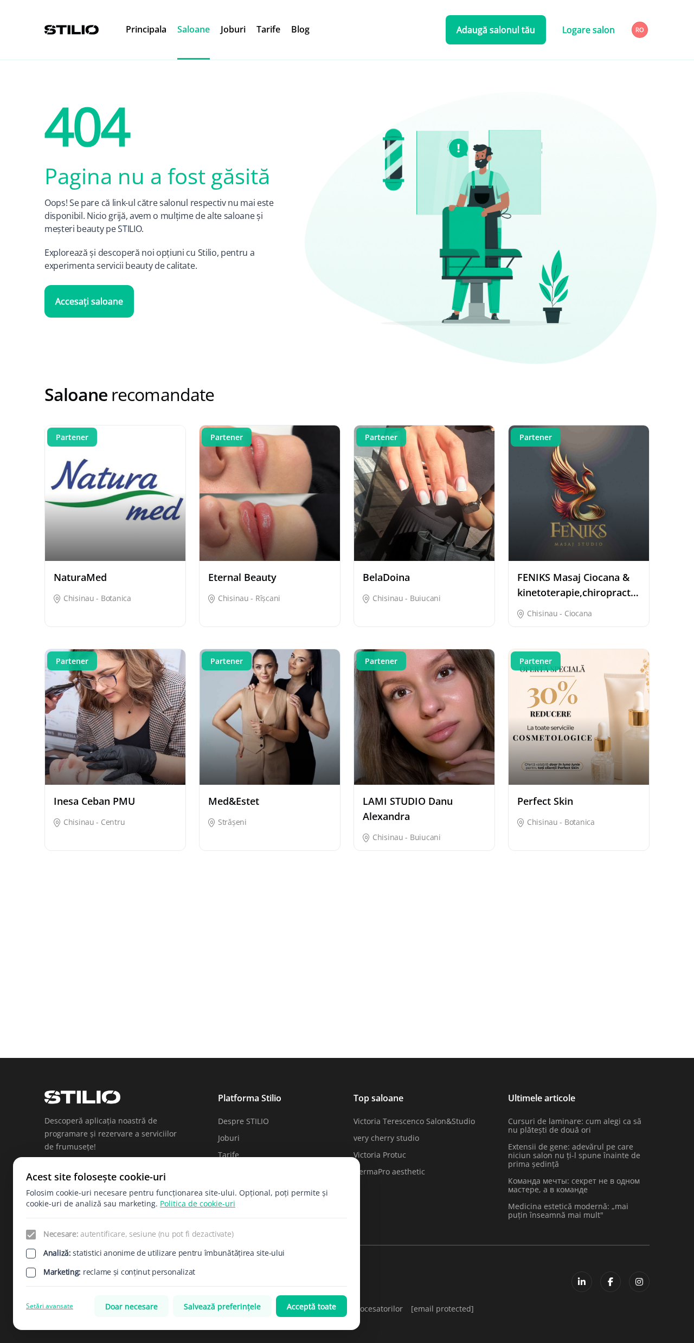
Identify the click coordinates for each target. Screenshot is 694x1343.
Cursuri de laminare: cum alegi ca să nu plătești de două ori (574, 1125)
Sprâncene (373, 1022)
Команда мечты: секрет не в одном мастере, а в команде (574, 1185)
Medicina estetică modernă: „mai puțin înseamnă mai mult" (568, 1210)
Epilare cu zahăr (177, 984)
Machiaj (58, 1003)
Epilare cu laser (72, 984)
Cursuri (367, 965)
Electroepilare (482, 965)
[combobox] (641, 30)
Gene (363, 984)
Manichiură (271, 1003)
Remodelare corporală (600, 1003)
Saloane (193, 29)
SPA (257, 1022)
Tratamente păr (588, 1022)
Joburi (233, 29)
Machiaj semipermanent (191, 1003)
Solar (156, 1022)
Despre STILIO (243, 1121)
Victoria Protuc (380, 1155)
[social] (581, 1281)
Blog (300, 29)
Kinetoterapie (584, 984)
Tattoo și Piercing (488, 1022)
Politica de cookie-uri (197, 1203)
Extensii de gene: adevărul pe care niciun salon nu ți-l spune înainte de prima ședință (574, 1155)
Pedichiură (476, 1003)
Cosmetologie (274, 965)
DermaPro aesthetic (389, 1171)
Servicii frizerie (71, 1022)
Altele (54, 965)
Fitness (263, 984)
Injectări (471, 984)
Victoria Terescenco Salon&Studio (414, 1121)
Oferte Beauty (379, 1003)
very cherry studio (386, 1138)
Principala (146, 29)
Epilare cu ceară (589, 965)
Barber (159, 965)
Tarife (268, 29)
